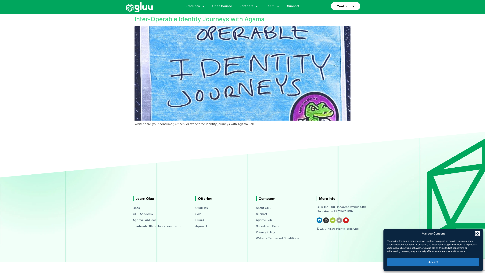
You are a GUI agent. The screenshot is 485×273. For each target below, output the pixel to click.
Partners (246, 6)
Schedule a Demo (268, 226)
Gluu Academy (143, 214)
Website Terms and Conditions (277, 238)
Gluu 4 (199, 220)
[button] (477, 233)
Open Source (222, 6)
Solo (198, 214)
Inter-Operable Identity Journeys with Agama (199, 19)
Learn (270, 6)
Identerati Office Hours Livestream (157, 226)
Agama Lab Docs (144, 220)
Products (192, 6)
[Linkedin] (319, 220)
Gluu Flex (201, 208)
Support (293, 6)
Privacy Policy (265, 232)
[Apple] (339, 220)
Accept (433, 262)
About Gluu (263, 208)
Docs (136, 208)
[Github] (326, 220)
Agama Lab (203, 226)
